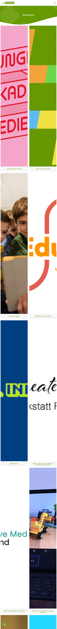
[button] (54, 3)
